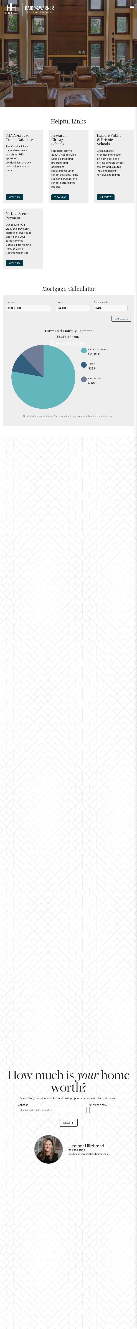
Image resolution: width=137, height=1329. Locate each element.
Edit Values (121, 319)
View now (14, 197)
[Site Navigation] (132, 6)
